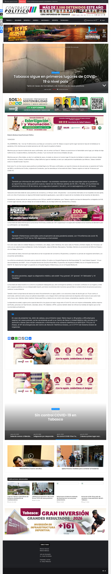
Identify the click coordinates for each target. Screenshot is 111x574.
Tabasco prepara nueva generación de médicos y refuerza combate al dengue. (48, 1)
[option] (55, 418)
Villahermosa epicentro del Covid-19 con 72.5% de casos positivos (43, 497)
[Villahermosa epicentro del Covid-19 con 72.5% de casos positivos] (43, 488)
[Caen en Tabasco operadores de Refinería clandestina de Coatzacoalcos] (18, 488)
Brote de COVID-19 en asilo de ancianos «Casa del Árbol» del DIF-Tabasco (93, 498)
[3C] (55, 104)
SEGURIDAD (18, 20)
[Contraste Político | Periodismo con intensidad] (21, 10)
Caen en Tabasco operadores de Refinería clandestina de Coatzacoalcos (17, 498)
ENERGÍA (35, 20)
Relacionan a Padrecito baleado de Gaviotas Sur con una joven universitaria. (67, 498)
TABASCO (8, 20)
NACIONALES (45, 20)
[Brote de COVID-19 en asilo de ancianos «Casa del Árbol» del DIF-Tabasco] (93, 488)
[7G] (55, 213)
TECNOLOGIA (64, 20)
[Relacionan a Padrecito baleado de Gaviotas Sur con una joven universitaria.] (68, 488)
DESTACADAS (41, 47)
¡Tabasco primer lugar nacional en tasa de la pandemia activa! (56, 417)
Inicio (35, 47)
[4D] (55, 353)
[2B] (55, 33)
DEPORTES (27, 20)
